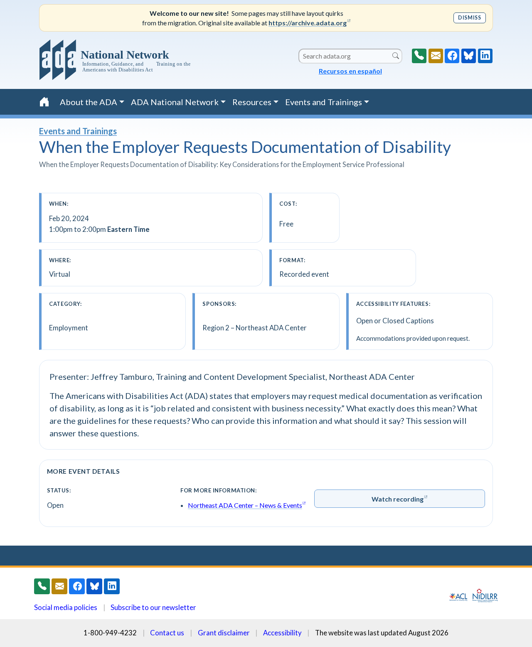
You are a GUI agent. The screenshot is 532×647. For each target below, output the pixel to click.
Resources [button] (251, 102)
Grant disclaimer (224, 632)
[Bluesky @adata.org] (468, 56)
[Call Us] (419, 56)
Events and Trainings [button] (323, 102)
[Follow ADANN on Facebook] (452, 56)
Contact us (167, 632)
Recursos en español (350, 71)
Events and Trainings (78, 131)
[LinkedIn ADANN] (485, 56)
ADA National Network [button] (175, 102)
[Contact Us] (436, 56)
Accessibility (282, 632)
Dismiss (469, 18)
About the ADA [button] (88, 102)
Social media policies (65, 607)
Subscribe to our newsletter (153, 607)
